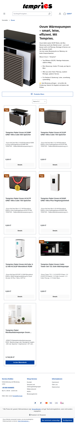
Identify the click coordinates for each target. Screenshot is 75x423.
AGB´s (29, 391)
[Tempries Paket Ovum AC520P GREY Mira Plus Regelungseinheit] (55, 182)
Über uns (55, 384)
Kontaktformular (17, 396)
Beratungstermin (32, 394)
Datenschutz (56, 387)
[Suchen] (49, 14)
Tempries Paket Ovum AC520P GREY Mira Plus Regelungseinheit (55, 199)
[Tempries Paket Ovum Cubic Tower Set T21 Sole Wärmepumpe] (55, 248)
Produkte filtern (38, 94)
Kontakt (29, 382)
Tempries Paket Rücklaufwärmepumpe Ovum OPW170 (18, 331)
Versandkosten (36, 409)
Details (20, 165)
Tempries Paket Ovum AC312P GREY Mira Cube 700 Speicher (53, 134)
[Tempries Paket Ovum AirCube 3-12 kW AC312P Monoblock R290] (20, 248)
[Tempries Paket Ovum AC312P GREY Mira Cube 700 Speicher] (55, 117)
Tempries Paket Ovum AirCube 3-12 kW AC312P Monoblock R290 (19, 265)
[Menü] (4, 14)
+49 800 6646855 (8, 388)
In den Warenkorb (20, 362)
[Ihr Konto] (60, 14)
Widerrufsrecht (31, 389)
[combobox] (30, 14)
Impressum (55, 382)
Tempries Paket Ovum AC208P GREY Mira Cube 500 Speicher (18, 134)
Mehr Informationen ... (24, 421)
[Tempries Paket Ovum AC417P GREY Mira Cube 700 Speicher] (20, 182)
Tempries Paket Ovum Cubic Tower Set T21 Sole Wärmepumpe (55, 265)
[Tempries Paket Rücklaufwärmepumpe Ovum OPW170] (20, 314)
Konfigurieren (67, 420)
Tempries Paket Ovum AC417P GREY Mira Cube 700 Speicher (18, 199)
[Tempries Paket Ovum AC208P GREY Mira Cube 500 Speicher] (20, 117)
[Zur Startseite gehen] (37, 5)
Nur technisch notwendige (51, 420)
